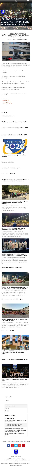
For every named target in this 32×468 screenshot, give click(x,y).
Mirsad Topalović (26, 463)
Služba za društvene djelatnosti (20, 39)
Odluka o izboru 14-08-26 (8, 173)
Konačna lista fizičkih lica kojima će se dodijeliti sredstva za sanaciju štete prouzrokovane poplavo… (14, 352)
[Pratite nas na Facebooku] (8, 445)
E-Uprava (21, 441)
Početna (4, 441)
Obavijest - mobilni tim (8, 162)
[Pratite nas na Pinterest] (23, 445)
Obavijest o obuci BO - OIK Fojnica (11, 168)
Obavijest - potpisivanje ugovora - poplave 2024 (14, 121)
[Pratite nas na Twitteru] (16, 445)
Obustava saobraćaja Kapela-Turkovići (12, 267)
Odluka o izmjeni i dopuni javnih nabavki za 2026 (14, 359)
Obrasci (7, 410)
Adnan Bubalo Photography (16, 465)
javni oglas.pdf (5, 100)
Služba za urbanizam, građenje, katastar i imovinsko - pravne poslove (15, 431)
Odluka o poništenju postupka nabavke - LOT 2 (14, 134)
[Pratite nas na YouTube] (12, 445)
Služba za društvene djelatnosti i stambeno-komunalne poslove (14, 425)
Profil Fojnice (26, 441)
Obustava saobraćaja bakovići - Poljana (12, 299)
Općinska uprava (14, 441)
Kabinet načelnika (9, 418)
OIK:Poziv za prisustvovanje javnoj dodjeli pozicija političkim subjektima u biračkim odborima (15, 180)
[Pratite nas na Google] (19, 445)
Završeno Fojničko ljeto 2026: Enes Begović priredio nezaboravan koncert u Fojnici (13, 229)
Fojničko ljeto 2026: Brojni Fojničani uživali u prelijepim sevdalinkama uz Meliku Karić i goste (14, 255)
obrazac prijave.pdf (6, 102)
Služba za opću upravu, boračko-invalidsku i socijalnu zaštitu (16, 421)
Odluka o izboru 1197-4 (8, 330)
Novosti (8, 441)
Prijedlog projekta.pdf (7, 103)
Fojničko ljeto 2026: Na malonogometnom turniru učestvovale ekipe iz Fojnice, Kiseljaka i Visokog (15, 288)
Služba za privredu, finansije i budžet (14, 428)
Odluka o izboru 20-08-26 (8, 116)
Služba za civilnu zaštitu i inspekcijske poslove (14, 434)
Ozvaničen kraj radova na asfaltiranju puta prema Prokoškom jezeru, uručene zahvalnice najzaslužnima (15, 202)
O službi (7, 408)
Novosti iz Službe (11, 406)
